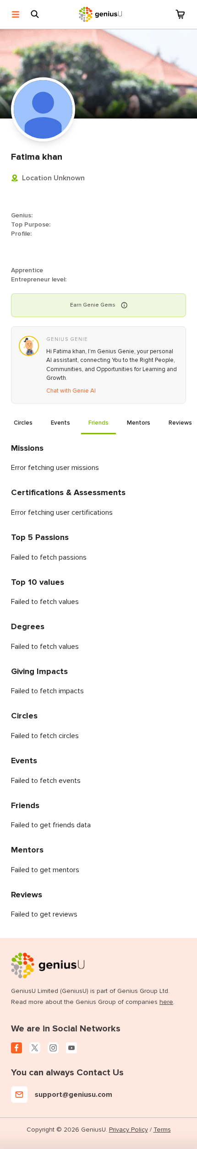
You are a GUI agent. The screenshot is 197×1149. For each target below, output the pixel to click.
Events (60, 422)
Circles (23, 422)
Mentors (138, 422)
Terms (162, 1129)
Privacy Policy (128, 1129)
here (166, 1002)
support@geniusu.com (73, 1094)
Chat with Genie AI (71, 390)
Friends (98, 422)
